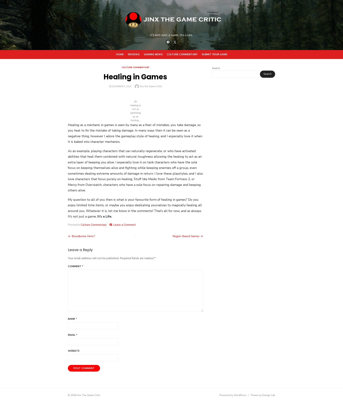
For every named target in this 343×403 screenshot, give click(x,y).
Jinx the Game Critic (151, 86)
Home (120, 54)
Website (73, 351)
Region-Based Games (186, 236)
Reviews (134, 54)
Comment (75, 266)
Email (72, 335)
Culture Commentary (182, 54)
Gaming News (153, 54)
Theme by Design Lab (262, 395)
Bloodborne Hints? (83, 236)
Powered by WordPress (233, 395)
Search (216, 68)
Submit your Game (214, 54)
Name (72, 319)
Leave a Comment (124, 225)
